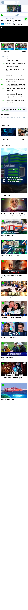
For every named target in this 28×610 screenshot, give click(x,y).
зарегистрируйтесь (7, 110)
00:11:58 (3, 79)
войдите (20, 109)
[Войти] (23, 14)
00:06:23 (3, 73)
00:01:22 (3, 63)
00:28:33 (3, 100)
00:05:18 (3, 69)
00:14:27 (3, 84)
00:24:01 (3, 93)
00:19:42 (3, 88)
